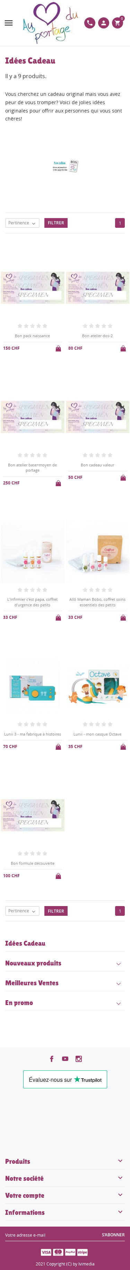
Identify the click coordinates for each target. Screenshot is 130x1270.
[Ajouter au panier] (59, 347)
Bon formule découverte (32, 863)
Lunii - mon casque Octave (97, 734)
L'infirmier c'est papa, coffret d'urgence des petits (32, 602)
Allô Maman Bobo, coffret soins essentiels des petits (97, 602)
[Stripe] (82, 1251)
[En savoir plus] (71, 925)
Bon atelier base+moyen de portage (32, 467)
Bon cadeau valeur (97, 464)
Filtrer (56, 223)
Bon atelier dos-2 (97, 335)
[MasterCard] (58, 1251)
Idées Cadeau (25, 943)
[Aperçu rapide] (59, 925)
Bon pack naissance (32, 335)
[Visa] (46, 1251)
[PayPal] (70, 1251)
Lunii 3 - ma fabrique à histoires (32, 734)
